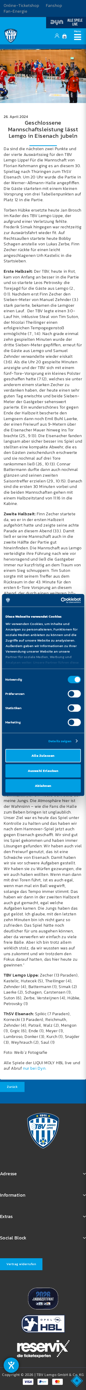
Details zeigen (59, 741)
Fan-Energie (16, 11)
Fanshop (54, 6)
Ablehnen (43, 785)
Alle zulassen (43, 755)
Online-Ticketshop (21, 6)
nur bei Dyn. (34, 1068)
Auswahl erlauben (43, 770)
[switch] (74, 693)
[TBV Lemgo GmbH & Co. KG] (10, 35)
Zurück (12, 1086)
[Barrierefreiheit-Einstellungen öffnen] (11, 1365)
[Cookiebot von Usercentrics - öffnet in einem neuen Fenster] (61, 600)
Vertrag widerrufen (21, 1264)
